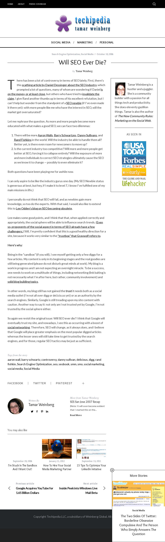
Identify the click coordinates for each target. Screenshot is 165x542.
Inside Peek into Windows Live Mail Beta (78, 488)
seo (55, 364)
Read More (76, 415)
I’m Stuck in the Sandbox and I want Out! (22, 467)
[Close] (112, 470)
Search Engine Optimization (66, 54)
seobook (64, 364)
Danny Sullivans (87, 135)
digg (91, 359)
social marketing (94, 364)
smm (73, 364)
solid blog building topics (23, 281)
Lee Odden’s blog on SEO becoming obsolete (44, 208)
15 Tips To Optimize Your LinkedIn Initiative (91, 467)
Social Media (87, 54)
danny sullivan (66, 359)
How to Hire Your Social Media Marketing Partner (57, 467)
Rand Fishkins (22, 140)
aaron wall (14, 359)
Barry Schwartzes (65, 135)
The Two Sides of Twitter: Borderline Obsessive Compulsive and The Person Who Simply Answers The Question (138, 525)
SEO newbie (74, 103)
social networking (19, 327)
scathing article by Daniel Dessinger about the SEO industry (59, 85)
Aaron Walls (45, 135)
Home (10, 4)
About (21, 4)
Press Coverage (37, 4)
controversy (49, 359)
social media (15, 368)
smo (80, 364)
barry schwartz (30, 359)
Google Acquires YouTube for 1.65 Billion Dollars (34, 488)
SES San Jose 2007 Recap (85, 402)
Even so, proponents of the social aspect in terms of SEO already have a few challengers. (55, 226)
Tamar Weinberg (84, 71)
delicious (82, 359)
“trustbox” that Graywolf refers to (79, 236)
